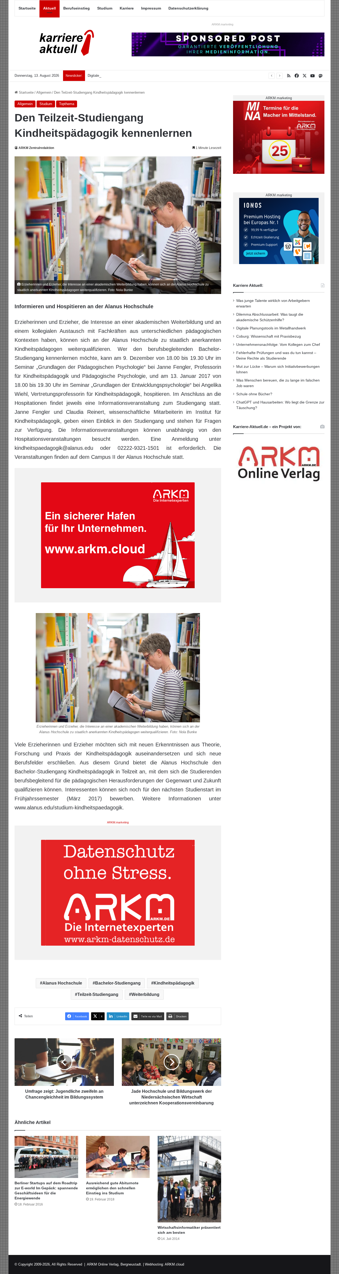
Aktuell (49, 8)
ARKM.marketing (222, 24)
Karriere (127, 8)
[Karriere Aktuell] (64, 43)
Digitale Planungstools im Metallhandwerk (119, 76)
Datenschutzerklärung (188, 8)
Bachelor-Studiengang (118, 983)
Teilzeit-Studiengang (97, 994)
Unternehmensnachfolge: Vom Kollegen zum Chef (278, 345)
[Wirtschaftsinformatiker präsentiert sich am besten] (189, 1179)
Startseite (27, 8)
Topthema (66, 104)
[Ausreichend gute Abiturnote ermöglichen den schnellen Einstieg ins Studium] (118, 1157)
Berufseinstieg (76, 8)
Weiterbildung (145, 994)
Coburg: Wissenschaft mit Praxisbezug (268, 336)
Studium (104, 8)
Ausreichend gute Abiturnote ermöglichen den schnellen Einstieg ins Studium (112, 1188)
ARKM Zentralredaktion (36, 148)
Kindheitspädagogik (174, 983)
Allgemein (43, 92)
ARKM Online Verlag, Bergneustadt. (114, 1264)
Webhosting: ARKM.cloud (164, 1264)
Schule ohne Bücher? (254, 394)
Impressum (151, 8)
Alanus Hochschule (62, 983)
